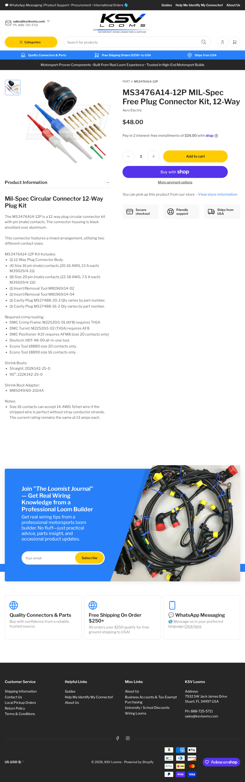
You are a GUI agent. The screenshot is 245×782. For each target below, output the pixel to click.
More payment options (175, 182)
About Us (233, 5)
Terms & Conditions (20, 714)
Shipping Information (21, 691)
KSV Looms (113, 762)
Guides (166, 5)
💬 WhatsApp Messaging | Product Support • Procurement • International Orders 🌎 (66, 5)
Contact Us (13, 697)
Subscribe (89, 558)
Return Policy (15, 708)
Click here (192, 626)
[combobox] (137, 42)
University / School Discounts (147, 707)
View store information (217, 194)
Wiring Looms (135, 713)
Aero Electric (132, 110)
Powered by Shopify (139, 762)
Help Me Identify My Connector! (199, 5)
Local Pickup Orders (20, 702)
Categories (32, 42)
